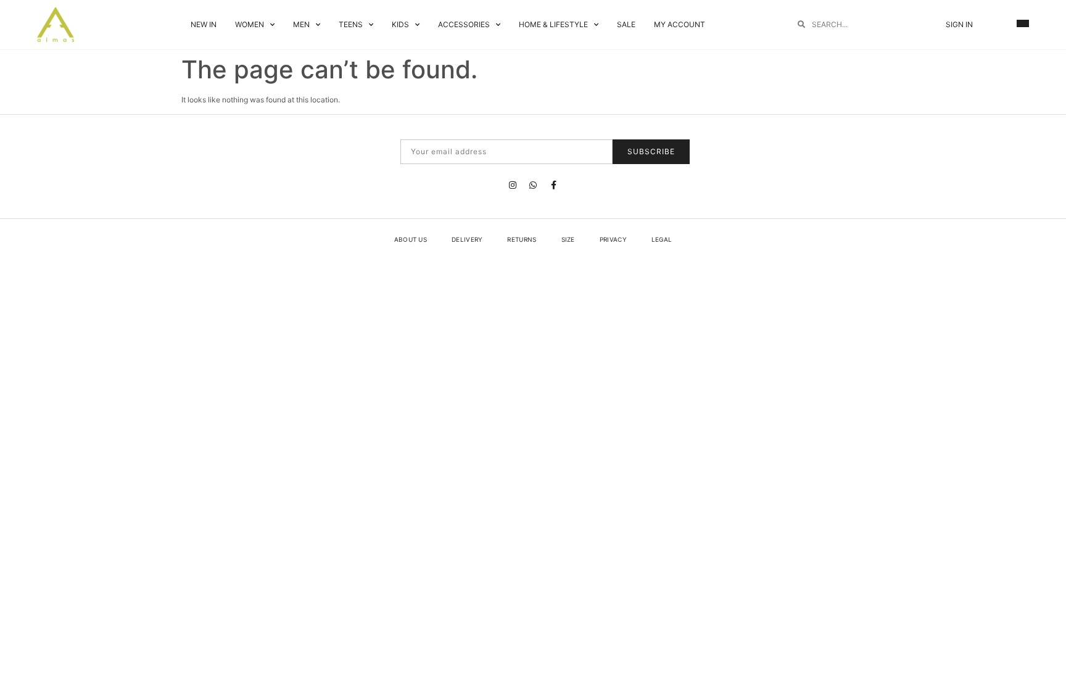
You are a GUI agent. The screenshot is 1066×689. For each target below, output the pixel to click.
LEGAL (661, 239)
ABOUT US (410, 239)
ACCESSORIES (464, 24)
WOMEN (249, 24)
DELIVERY (467, 239)
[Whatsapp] (533, 185)
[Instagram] (512, 185)
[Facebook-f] (553, 185)
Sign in (959, 24)
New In (204, 24)
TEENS (351, 24)
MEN (301, 24)
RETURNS (521, 239)
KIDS (400, 24)
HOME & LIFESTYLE (553, 24)
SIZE (568, 239)
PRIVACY (613, 239)
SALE (626, 24)
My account (679, 24)
